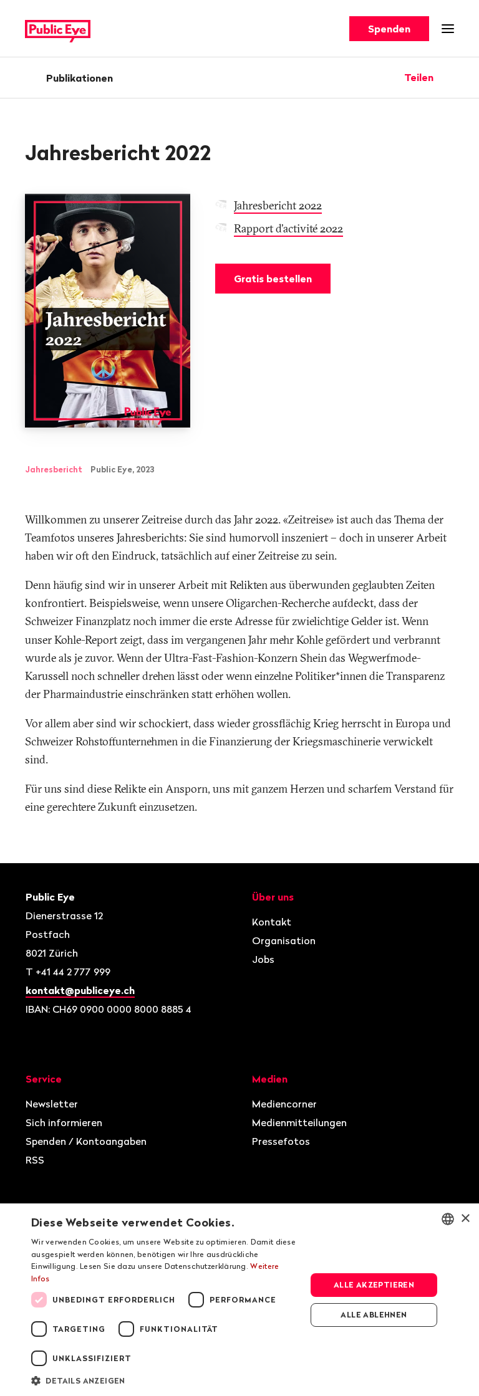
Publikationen (79, 78)
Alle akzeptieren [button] (374, 1284)
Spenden (389, 28)
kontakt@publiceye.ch (80, 990)
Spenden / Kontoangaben (86, 1141)
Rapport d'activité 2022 (288, 228)
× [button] (465, 1218)
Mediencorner (284, 1103)
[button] (164, 1380)
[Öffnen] (449, 77)
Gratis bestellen (273, 278)
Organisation (284, 940)
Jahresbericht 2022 (278, 205)
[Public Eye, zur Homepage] (57, 29)
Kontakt (271, 922)
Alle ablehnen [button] (374, 1314)
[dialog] (239, 1299)
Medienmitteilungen (299, 1122)
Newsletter (52, 1103)
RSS (35, 1160)
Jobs (263, 959)
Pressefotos (281, 1141)
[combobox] (448, 1219)
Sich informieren (64, 1122)
